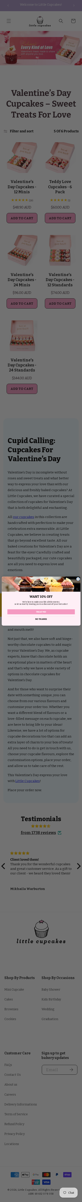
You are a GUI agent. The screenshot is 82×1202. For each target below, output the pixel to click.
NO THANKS (41, 619)
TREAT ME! (41, 612)
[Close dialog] (78, 578)
